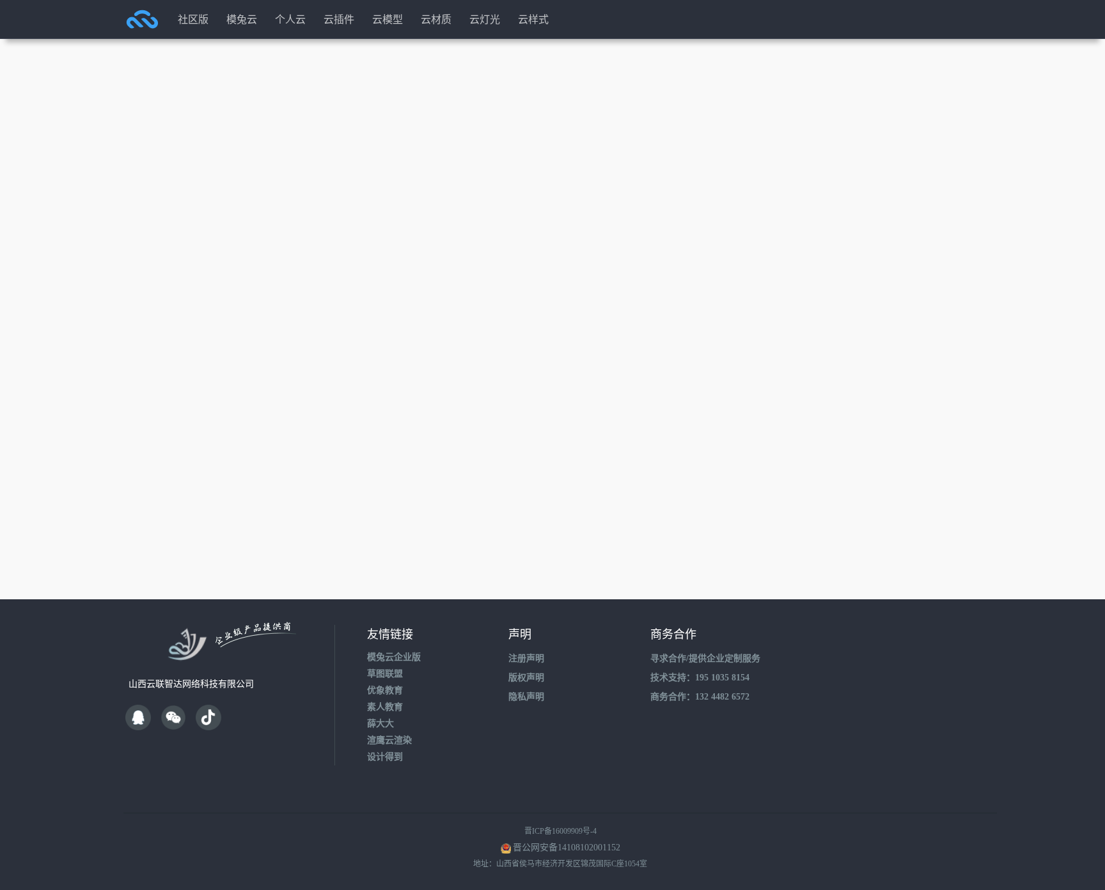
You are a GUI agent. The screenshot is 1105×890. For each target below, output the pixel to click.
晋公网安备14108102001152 (566, 847)
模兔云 (241, 19)
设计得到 (385, 757)
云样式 (533, 19)
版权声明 (526, 677)
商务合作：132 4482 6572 (699, 697)
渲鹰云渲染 (389, 740)
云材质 (436, 19)
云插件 (339, 19)
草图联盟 (385, 674)
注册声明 (526, 658)
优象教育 (385, 690)
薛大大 (380, 723)
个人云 (290, 19)
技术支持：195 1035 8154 (699, 677)
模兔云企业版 (394, 657)
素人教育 (385, 707)
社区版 (193, 19)
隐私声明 (526, 697)
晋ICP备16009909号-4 (560, 831)
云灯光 (484, 19)
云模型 (387, 19)
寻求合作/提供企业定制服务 (705, 658)
